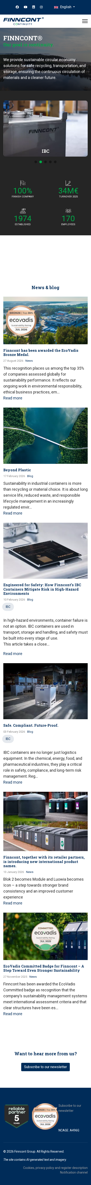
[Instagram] (41, 7)
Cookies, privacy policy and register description (55, 1168)
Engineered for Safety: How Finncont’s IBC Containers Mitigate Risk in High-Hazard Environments (42, 588)
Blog (30, 476)
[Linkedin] (33, 7)
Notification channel (74, 1172)
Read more (12, 398)
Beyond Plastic (17, 470)
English (65, 7)
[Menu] (85, 21)
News (29, 360)
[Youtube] (25, 7)
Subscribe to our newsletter (45, 1067)
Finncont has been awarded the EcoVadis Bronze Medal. (40, 352)
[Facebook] (17, 7)
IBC (8, 606)
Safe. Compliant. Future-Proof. (30, 725)
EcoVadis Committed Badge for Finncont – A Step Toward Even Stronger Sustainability (43, 968)
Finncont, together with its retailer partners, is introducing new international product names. (44, 861)
